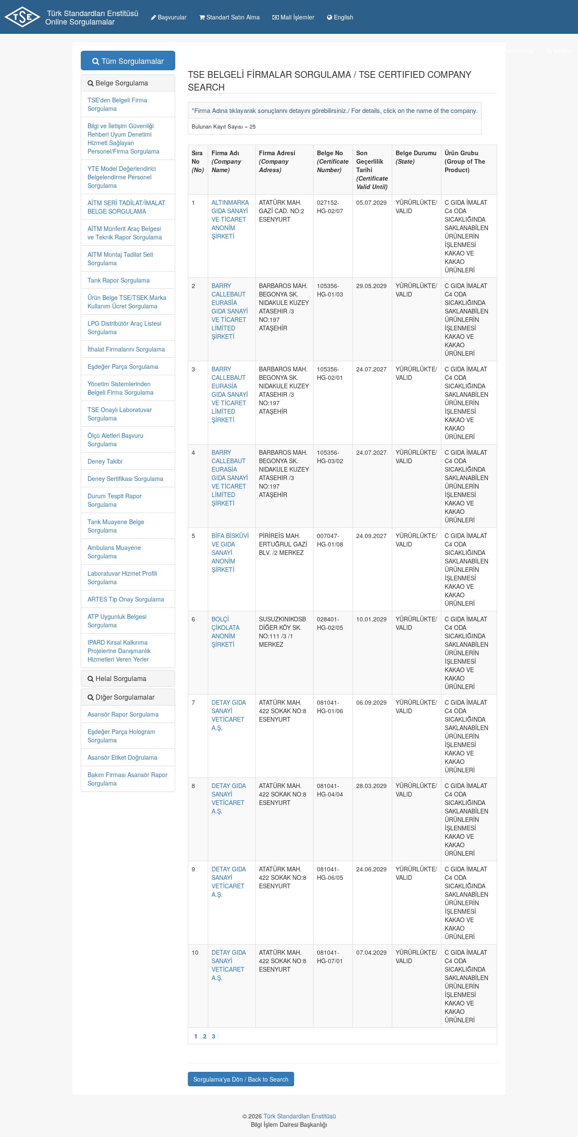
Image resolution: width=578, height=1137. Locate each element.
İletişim (561, 51)
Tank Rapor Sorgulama (119, 280)
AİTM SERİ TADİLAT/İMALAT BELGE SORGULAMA (126, 206)
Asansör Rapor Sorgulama (123, 714)
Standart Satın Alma (232, 17)
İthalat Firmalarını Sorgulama (126, 349)
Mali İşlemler (296, 17)
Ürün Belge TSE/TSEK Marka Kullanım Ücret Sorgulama (127, 301)
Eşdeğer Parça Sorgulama (123, 366)
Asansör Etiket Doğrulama (122, 757)
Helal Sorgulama (121, 678)
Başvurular (171, 17)
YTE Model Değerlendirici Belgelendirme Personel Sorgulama (122, 177)
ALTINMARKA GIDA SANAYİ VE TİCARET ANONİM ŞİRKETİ (230, 219)
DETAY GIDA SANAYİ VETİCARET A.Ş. (229, 715)
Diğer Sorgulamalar (125, 697)
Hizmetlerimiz (515, 51)
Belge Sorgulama (122, 83)
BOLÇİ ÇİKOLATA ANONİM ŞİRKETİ (225, 631)
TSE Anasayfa (363, 51)
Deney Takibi (105, 461)
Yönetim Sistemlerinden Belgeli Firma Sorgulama (121, 387)
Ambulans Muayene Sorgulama (114, 551)
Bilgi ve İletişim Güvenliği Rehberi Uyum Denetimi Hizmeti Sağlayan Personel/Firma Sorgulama (124, 138)
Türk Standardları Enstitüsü (300, 1116)
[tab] (128, 697)
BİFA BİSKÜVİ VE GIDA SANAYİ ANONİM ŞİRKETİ (230, 552)
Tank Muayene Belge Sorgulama (116, 525)
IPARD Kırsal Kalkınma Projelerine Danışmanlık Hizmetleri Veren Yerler (119, 650)
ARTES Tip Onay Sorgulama (126, 599)
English (342, 17)
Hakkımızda (416, 51)
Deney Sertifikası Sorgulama (125, 478)
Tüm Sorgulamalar (131, 60)
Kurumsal (463, 51)
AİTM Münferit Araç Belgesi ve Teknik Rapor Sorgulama (125, 232)
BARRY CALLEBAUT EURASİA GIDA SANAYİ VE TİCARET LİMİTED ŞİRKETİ (230, 311)
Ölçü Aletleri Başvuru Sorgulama (115, 439)
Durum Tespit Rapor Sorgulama (115, 500)
